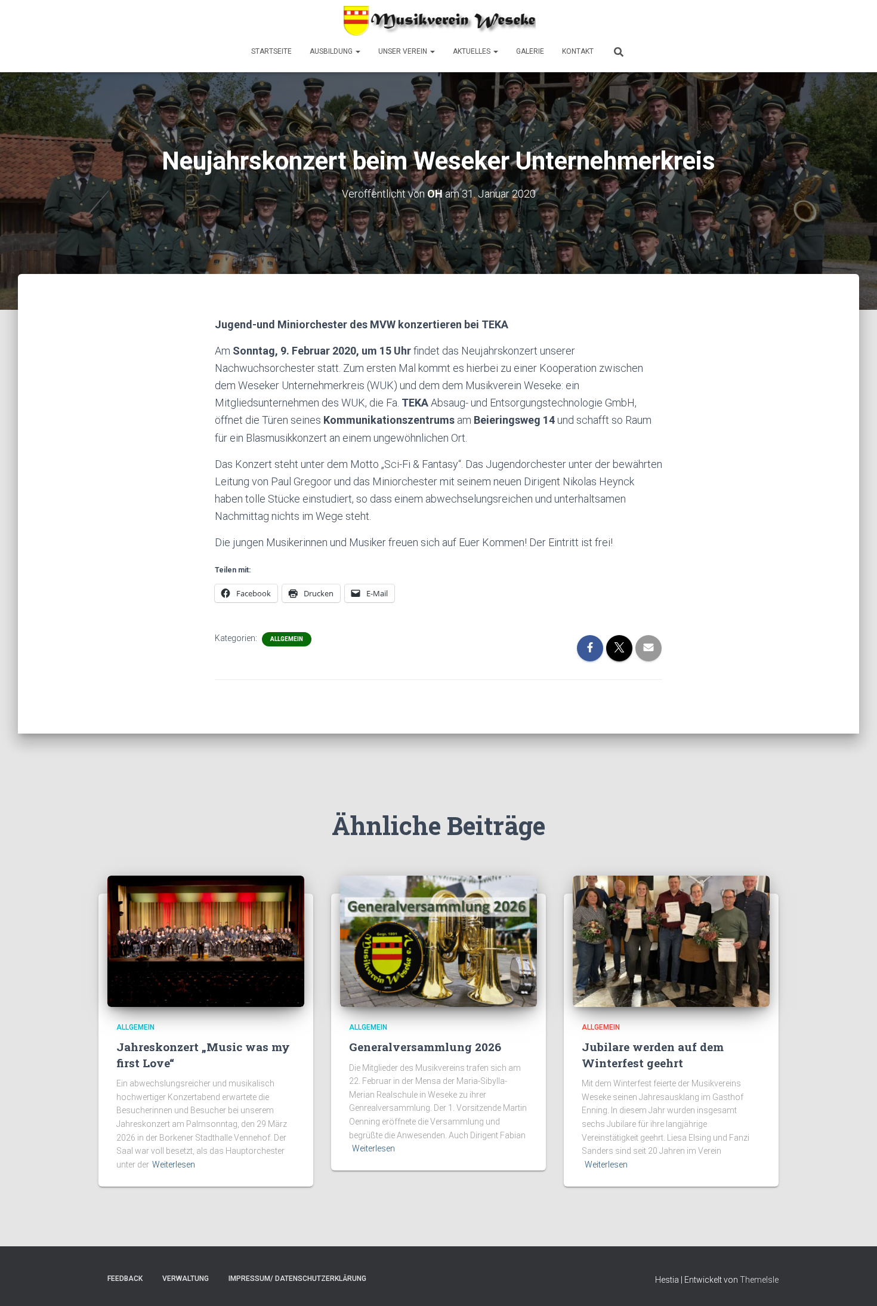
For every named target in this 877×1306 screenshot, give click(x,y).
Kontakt (578, 51)
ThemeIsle (759, 1280)
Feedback (125, 1278)
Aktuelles (472, 51)
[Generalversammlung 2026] (438, 940)
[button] (357, 51)
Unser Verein (403, 51)
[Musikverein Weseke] (438, 21)
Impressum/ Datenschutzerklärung (297, 1278)
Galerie (530, 51)
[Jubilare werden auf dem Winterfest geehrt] (671, 940)
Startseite (271, 51)
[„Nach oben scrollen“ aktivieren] (853, 1282)
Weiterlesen (173, 1164)
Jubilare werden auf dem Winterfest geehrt (653, 1054)
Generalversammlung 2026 (425, 1046)
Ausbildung (332, 51)
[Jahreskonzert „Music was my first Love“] (205, 940)
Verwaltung (185, 1278)
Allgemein (286, 639)
